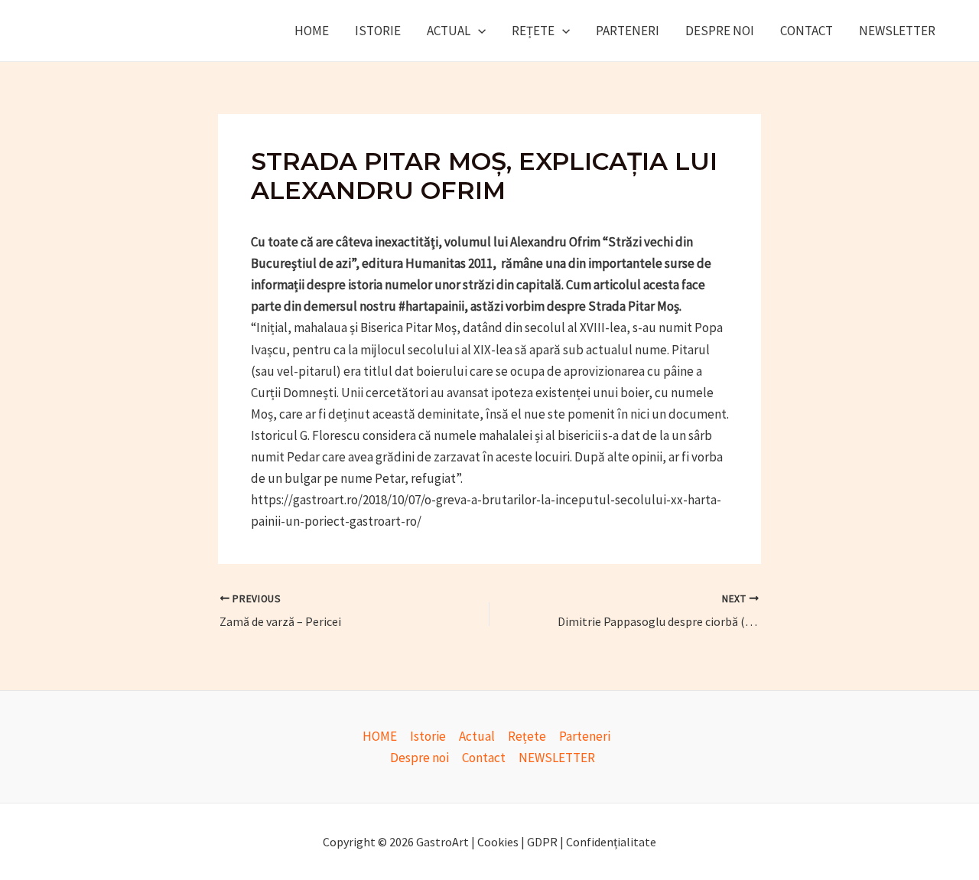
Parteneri (627, 30)
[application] (478, 30)
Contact (806, 30)
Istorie (378, 30)
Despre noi (719, 30)
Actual (448, 30)
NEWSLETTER (897, 30)
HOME (311, 30)
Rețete (533, 30)
